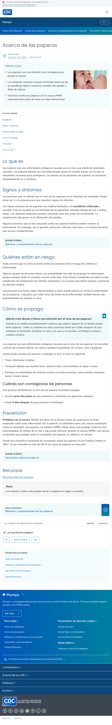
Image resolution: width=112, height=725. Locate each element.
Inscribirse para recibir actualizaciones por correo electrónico (35, 659)
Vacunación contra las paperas (22, 457)
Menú (104, 22)
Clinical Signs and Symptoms (71, 632)
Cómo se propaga (10, 138)
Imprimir (90, 523)
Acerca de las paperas (35, 30)
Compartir (102, 523)
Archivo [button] (7, 690)
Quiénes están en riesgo (13, 132)
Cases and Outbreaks (12, 30)
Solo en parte (20, 539)
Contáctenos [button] (10, 667)
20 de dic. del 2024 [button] (17, 57)
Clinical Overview (66, 626)
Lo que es (7, 120)
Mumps (7, 22)
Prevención (7, 144)
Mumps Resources (13, 576)
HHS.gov (6, 718)
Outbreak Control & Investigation (73, 648)
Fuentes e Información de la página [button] (25, 523)
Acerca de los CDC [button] (14, 675)
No (35, 539)
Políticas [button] (7, 683)
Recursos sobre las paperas (18, 477)
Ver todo (10, 613)
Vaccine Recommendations (70, 637)
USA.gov (18, 718)
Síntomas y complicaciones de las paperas (67, 30)
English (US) (35, 57)
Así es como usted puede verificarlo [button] (19, 5)
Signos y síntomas (10, 126)
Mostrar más (8, 150)
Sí (7, 539)
